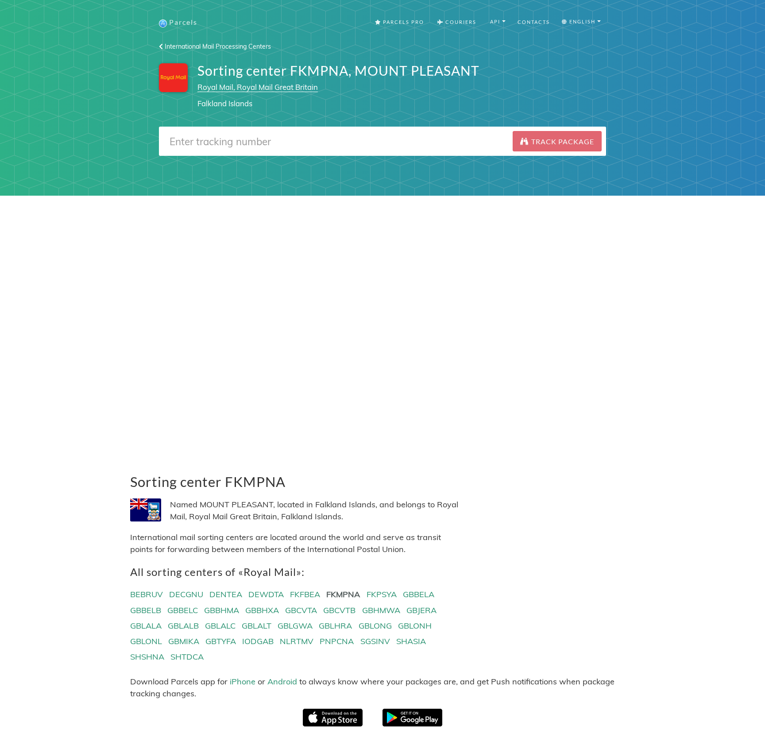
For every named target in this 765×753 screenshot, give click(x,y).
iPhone (242, 681)
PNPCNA (337, 641)
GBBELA (418, 594)
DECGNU (186, 594)
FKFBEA (305, 594)
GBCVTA (301, 610)
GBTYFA (220, 641)
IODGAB (258, 641)
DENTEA (225, 594)
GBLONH (415, 626)
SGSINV (375, 641)
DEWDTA (266, 594)
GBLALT (256, 626)
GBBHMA (221, 610)
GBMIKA (183, 641)
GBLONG (375, 626)
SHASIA (411, 641)
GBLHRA (335, 626)
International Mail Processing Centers (217, 46)
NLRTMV (296, 641)
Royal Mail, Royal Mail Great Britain (257, 87)
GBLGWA (295, 626)
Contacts (534, 22)
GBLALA (146, 626)
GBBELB (145, 610)
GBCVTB (339, 610)
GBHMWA (381, 610)
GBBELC (182, 610)
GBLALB (183, 626)
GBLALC (220, 626)
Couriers (460, 22)
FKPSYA (382, 594)
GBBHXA (262, 610)
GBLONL (146, 641)
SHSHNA (147, 657)
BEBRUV (146, 594)
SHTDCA (187, 657)
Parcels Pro (402, 22)
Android (282, 681)
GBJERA (421, 610)
